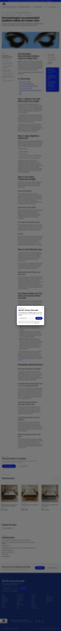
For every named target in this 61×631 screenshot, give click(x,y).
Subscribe (39, 318)
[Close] (42, 308)
